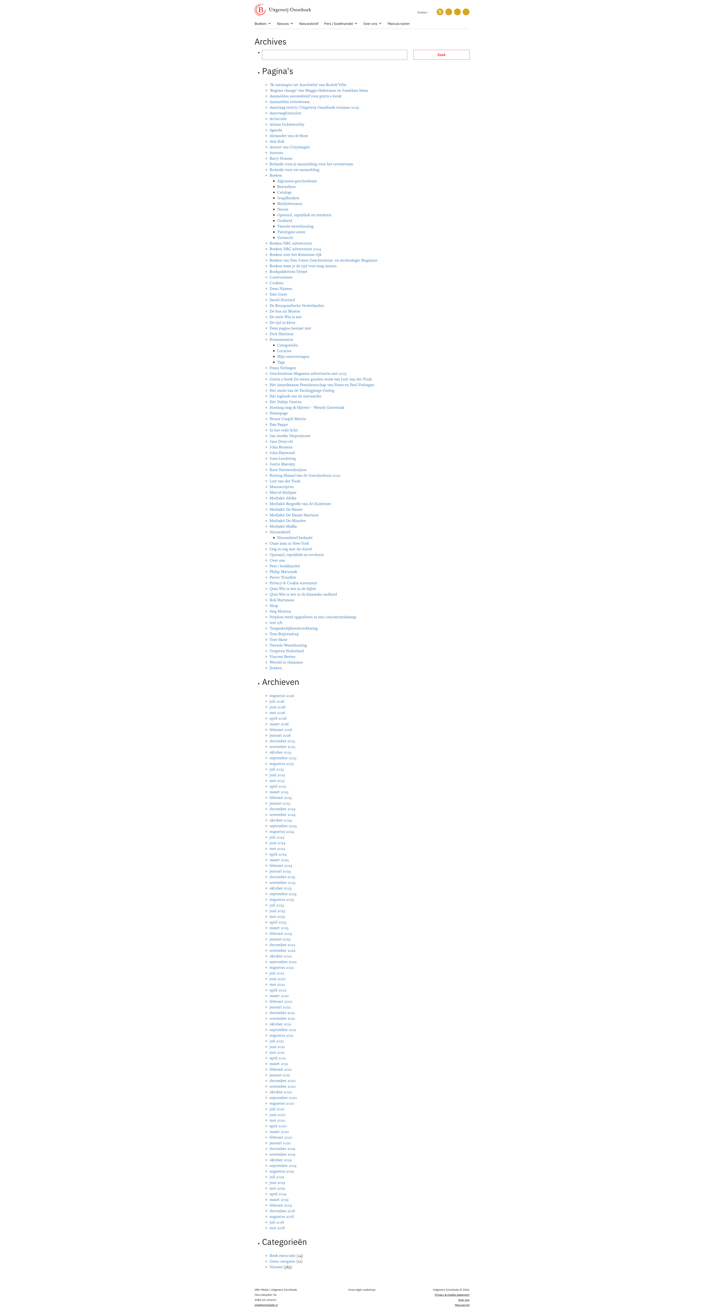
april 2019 (278, 1194)
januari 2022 (280, 1007)
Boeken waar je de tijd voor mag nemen (303, 266)
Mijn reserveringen (293, 356)
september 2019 (283, 1165)
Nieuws (283, 23)
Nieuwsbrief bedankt (295, 537)
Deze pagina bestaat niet (290, 328)
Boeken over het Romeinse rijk (296, 254)
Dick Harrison (282, 334)
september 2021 (283, 1029)
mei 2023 (277, 916)
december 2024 (282, 809)
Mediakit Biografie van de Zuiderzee (300, 503)
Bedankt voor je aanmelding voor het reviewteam (311, 164)
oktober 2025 (280, 752)
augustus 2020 (282, 1103)
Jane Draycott (281, 441)
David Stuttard (282, 300)
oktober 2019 (280, 1160)
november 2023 (282, 882)
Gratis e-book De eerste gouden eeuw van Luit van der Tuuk (321, 379)
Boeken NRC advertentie (291, 243)
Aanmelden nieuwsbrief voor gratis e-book (305, 96)
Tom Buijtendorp (284, 634)
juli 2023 (277, 905)
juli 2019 (277, 1177)
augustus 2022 (282, 967)
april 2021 (278, 1058)
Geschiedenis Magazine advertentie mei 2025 (308, 373)
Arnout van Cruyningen (290, 147)
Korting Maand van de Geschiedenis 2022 (305, 475)
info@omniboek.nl (266, 1305)
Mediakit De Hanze (286, 509)
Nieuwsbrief (308, 23)
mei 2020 (277, 1120)
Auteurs (276, 152)
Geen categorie (282, 1261)
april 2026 (278, 718)
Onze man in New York (289, 543)
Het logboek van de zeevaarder (296, 396)
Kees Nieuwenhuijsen (288, 469)
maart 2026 (279, 724)
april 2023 (278, 922)
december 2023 (282, 876)
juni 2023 (277, 910)
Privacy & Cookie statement (293, 583)
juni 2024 (277, 843)
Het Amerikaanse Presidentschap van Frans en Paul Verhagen (322, 384)
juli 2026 (277, 701)
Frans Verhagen (283, 367)
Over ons (370, 23)
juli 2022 (277, 973)
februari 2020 (281, 1137)
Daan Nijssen (281, 288)
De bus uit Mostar (285, 311)
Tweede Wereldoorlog (288, 645)
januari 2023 (280, 939)
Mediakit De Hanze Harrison (294, 515)
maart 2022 (279, 995)
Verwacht (285, 237)
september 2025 (283, 758)
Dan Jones (278, 294)
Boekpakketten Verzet (289, 271)
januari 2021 (280, 1075)
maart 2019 (279, 1199)
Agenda (276, 130)
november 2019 (282, 1154)
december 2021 (282, 1012)
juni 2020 (278, 1114)
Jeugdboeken (288, 198)
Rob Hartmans (282, 600)
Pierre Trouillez (283, 577)
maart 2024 (279, 859)
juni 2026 (277, 707)
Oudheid (284, 220)
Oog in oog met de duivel (291, 549)
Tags (281, 362)
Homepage (279, 413)
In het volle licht (284, 430)
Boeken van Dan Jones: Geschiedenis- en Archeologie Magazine (323, 260)
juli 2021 (277, 1041)
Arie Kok (277, 141)
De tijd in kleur (282, 322)
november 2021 (282, 1018)
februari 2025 (281, 797)
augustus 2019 (282, 1171)
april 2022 (278, 990)
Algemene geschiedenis (297, 181)
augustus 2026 (282, 695)
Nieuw (282, 209)
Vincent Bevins (282, 656)
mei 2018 (277, 1228)
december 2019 (282, 1148)
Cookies (276, 283)
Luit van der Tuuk (285, 481)
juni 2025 (277, 775)
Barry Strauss (281, 158)
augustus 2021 (282, 1035)
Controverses (281, 277)
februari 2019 (281, 1205)
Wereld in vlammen (286, 662)
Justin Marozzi (282, 464)
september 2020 (283, 1097)
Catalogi (284, 192)
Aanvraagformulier (285, 113)
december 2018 (282, 1211)
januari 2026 (280, 735)
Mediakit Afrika (283, 498)
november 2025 (282, 746)
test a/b (276, 622)
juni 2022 (277, 978)
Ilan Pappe (279, 424)
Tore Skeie (278, 639)
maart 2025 (279, 792)
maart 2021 (279, 1063)
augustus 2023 (282, 899)
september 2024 (283, 826)
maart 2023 (279, 927)
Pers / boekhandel (338, 23)
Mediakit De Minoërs (288, 520)
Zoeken (276, 668)
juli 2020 (277, 1109)
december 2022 (282, 944)
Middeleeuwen (289, 203)
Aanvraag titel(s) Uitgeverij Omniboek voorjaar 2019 (314, 107)
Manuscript (462, 1305)
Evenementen (281, 339)
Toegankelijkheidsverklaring (294, 628)
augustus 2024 (282, 831)
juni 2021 (277, 1046)
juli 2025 (277, 769)
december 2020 (283, 1080)
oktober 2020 (281, 1092)
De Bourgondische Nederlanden (297, 305)
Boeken (261, 23)
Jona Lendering (283, 458)
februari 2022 (281, 1001)
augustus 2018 (282, 1216)
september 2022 (283, 961)
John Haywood (282, 452)
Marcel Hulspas (283, 492)
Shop (274, 605)
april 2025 (278, 786)
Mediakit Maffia (283, 526)
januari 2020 (280, 1143)
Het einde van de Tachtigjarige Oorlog (302, 390)
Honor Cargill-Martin (288, 418)
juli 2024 (277, 837)
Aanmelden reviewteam (290, 101)
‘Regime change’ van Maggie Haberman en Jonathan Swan (319, 90)
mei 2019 (277, 1188)
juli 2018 (277, 1222)
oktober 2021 (280, 1024)
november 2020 (283, 1086)
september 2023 (283, 893)
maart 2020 (279, 1131)
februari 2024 (281, 865)
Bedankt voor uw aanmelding (294, 169)
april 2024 (278, 854)
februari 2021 (281, 1069)
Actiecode (278, 118)
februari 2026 (281, 729)
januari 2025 (280, 803)
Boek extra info (282, 1255)
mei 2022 (277, 984)
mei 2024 (277, 848)
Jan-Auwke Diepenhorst (290, 435)
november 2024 (282, 814)
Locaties (284, 350)
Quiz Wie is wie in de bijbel (293, 588)
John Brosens (281, 447)
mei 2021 (277, 1052)
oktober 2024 (281, 820)
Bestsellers (286, 186)
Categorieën (287, 345)
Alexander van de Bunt (289, 135)
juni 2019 (277, 1182)
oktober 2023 (280, 888)
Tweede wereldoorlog (295, 226)
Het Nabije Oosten (285, 401)
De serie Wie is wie (286, 317)
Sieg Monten (280, 611)
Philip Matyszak (283, 571)
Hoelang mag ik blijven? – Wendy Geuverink (307, 407)
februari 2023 (281, 933)
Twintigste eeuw (291, 232)
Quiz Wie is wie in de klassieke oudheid (303, 594)
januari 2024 (280, 871)
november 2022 (282, 950)
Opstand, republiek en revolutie (304, 215)
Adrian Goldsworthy (287, 124)
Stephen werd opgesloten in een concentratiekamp (313, 617)
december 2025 (282, 741)
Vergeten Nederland (287, 651)
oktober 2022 (281, 956)
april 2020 (278, 1126)
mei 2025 (277, 780)
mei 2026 (277, 712)
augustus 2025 (282, 763)
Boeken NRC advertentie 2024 (295, 249)
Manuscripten (399, 23)
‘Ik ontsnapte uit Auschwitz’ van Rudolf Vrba (308, 84)
